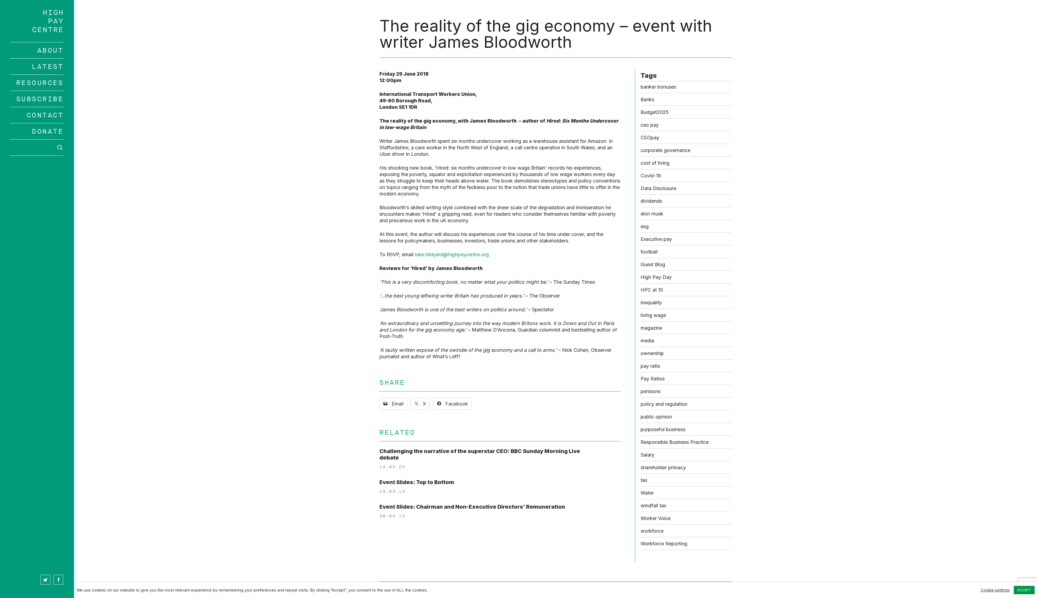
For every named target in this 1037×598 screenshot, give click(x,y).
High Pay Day (656, 277)
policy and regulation (664, 404)
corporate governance (665, 150)
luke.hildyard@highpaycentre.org (452, 254)
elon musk (652, 214)
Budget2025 (655, 112)
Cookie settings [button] (995, 590)
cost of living (655, 163)
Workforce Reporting (664, 543)
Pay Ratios (653, 378)
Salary (647, 455)
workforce (652, 531)
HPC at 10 (652, 290)
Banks (647, 99)
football (649, 252)
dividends (651, 201)
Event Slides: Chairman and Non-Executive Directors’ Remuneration (472, 507)
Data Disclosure (658, 188)
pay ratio (650, 366)
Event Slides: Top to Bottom (416, 482)
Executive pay (656, 239)
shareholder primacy (663, 467)
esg (645, 226)
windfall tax (653, 505)
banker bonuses (658, 87)
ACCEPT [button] (1024, 590)
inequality (651, 302)
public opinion (656, 417)
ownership (652, 353)
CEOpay (650, 137)
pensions (651, 391)
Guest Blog (653, 264)
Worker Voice (656, 518)
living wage (653, 315)
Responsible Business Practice (675, 442)
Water (647, 493)
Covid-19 (651, 175)
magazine (651, 328)
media (647, 340)
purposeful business (663, 429)
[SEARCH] (37, 147)
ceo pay (650, 125)
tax (644, 480)
